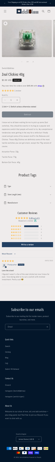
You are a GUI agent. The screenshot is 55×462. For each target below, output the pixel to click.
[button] (5, 11)
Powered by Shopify (35, 457)
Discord (8, 385)
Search (7, 346)
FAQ (6, 363)
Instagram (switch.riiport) (14, 396)
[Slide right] (33, 62)
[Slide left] (22, 62)
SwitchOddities (24, 457)
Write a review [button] (27, 244)
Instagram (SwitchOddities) (15, 391)
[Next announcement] (50, 3)
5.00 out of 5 (34, 218)
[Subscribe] (47, 327)
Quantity (5, 95)
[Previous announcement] (5, 3)
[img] (8, 261)
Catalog (8, 352)
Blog (6, 357)
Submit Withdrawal (12, 369)
